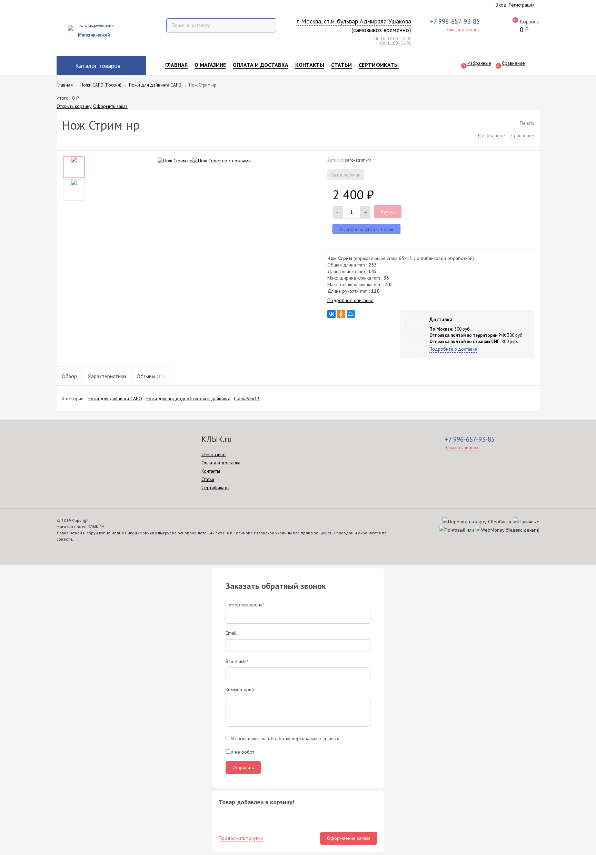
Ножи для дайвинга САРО (115, 398)
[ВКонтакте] (331, 314)
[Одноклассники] (341, 314)
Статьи (341, 64)
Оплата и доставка (260, 64)
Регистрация (522, 5)
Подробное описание (350, 300)
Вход (501, 5)
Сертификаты (379, 64)
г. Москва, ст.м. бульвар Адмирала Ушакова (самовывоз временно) (354, 25)
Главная (176, 64)
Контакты (309, 64)
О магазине (210, 64)
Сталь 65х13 (247, 398)
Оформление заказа (348, 838)
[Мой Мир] (351, 314)
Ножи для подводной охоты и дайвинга (188, 398)
